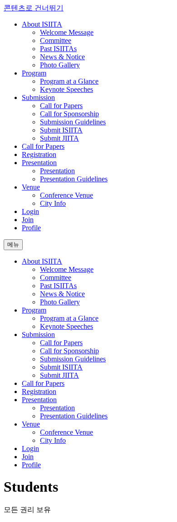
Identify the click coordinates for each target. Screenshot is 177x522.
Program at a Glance (69, 81)
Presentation (39, 162)
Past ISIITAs (58, 48)
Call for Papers (61, 105)
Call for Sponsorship (69, 114)
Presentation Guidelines (74, 179)
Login (30, 211)
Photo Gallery (60, 65)
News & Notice (62, 57)
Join (28, 219)
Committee (55, 40)
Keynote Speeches (66, 89)
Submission (38, 97)
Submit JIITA (59, 138)
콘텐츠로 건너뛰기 (34, 8)
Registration (39, 154)
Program (34, 73)
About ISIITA (42, 24)
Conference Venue (66, 195)
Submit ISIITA (61, 130)
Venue (31, 187)
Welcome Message (66, 32)
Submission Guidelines (73, 122)
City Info (53, 203)
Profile (31, 228)
